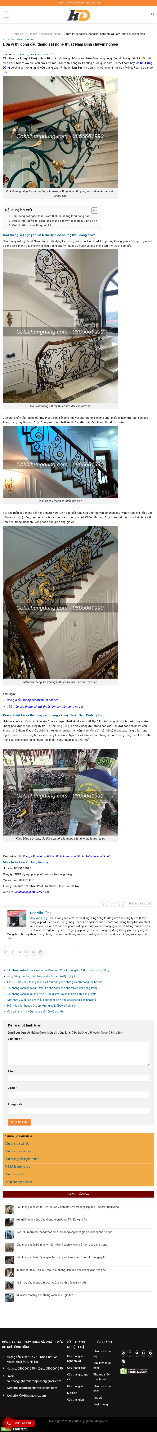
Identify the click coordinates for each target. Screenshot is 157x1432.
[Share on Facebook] (13, 952)
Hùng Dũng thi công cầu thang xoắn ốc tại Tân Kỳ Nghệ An (42, 976)
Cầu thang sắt (76, 1386)
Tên (11, 1071)
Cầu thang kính (76, 1399)
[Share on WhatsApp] (6, 952)
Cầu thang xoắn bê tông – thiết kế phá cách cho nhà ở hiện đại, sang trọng (52, 988)
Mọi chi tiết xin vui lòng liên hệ (31, 225)
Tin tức (32, 33)
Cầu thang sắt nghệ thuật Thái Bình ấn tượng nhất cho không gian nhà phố (63, 856)
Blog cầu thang (50, 33)
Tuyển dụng (100, 1404)
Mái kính (72, 1392)
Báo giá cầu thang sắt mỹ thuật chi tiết (32, 700)
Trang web (15, 1104)
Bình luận (15, 1038)
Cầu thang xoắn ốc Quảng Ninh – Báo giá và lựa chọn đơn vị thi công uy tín (51, 993)
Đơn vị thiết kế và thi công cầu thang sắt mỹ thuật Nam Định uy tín (54, 221)
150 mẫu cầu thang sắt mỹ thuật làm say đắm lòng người (45, 707)
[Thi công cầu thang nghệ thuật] (78, 14)
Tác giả (97, 1397)
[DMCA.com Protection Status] (134, 1371)
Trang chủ (18, 33)
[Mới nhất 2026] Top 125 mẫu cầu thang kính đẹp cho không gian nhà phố (51, 999)
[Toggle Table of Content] (92, 210)
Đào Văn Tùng (47, 54)
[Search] (152, 14)
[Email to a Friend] (27, 952)
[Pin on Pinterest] (34, 952)
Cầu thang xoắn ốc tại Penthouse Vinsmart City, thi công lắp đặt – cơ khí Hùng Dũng (58, 970)
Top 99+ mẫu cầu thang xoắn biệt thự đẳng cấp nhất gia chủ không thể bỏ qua (55, 982)
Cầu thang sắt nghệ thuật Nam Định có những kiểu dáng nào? (51, 216)
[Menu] (6, 14)
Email (12, 1088)
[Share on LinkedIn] (41, 952)
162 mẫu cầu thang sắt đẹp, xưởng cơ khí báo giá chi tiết (41, 1005)
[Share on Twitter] (20, 952)
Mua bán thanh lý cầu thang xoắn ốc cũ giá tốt (35, 1011)
